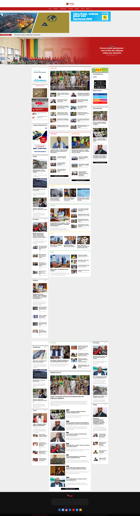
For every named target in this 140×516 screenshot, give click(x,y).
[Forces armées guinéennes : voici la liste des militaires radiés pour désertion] (57, 459)
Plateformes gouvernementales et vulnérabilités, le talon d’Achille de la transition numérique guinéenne (84, 94)
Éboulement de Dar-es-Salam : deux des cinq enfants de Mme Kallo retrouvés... (83, 100)
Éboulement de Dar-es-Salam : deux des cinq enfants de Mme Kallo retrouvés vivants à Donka (39, 235)
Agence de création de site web (40, 127)
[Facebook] (59, 510)
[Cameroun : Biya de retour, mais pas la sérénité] (40, 183)
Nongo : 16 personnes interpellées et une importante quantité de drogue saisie (83, 246)
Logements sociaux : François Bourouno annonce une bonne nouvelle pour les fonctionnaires (63, 113)
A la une (112, 46)
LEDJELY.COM (54, 272)
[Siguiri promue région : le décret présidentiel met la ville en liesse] (53, 127)
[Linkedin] (70, 510)
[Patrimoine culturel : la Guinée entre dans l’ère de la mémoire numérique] (83, 193)
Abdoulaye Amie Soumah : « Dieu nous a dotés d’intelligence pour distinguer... (84, 366)
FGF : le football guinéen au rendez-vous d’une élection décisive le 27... (82, 107)
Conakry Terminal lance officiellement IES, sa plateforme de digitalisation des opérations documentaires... (83, 173)
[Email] (77, 510)
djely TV (82, 8)
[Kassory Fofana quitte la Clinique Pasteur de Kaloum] (70, 240)
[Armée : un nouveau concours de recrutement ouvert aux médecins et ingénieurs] (70, 80)
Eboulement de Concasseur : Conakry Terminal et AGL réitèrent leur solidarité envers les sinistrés (80, 151)
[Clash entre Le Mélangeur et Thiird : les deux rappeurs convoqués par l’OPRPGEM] (70, 193)
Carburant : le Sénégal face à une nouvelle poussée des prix (43, 316)
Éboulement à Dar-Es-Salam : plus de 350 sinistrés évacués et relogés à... (83, 126)
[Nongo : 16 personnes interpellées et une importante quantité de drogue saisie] (83, 240)
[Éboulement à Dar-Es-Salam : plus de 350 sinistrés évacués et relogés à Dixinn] (73, 127)
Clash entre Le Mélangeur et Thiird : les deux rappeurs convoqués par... (69, 199)
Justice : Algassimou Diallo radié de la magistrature (39, 425)
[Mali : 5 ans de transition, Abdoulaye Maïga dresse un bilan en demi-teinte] (35, 331)
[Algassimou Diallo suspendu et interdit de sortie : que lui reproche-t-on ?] (35, 444)
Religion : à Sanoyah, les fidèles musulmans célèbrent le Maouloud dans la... (63, 94)
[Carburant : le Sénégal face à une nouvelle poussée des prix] (35, 316)
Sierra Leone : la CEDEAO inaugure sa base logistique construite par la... (83, 157)
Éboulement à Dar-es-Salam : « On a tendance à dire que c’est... (100, 397)
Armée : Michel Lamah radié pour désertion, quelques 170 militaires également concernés (63, 107)
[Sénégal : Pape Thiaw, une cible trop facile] (74, 272)
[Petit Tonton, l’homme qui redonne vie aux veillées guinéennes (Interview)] (60, 352)
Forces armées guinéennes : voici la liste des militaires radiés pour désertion (112, 50)
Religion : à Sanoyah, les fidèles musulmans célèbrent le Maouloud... (28, 34)
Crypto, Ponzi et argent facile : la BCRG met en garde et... (43, 323)
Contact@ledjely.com (72, 506)
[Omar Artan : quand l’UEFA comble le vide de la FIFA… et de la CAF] (74, 257)
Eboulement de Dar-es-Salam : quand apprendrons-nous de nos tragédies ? (83, 225)
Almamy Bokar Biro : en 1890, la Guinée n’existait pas (103, 451)
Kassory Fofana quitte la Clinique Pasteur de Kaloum (69, 246)
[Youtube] (73, 510)
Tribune (67, 432)
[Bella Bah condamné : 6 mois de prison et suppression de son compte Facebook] (35, 452)
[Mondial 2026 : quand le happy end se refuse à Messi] (74, 262)
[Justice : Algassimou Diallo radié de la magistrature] (40, 418)
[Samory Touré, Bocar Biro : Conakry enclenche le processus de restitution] (56, 193)
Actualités (55, 8)
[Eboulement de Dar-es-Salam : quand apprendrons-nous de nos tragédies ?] (74, 226)
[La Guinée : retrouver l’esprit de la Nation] (95, 459)
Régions (76, 8)
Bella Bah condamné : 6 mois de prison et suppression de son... (43, 452)
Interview (71, 8)
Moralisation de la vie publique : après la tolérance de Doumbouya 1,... (63, 119)
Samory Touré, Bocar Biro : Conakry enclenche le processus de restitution (55, 199)
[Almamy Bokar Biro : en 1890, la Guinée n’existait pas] (95, 451)
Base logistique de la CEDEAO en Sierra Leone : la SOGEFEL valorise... (84, 165)
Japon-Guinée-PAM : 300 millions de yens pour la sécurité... (61, 170)
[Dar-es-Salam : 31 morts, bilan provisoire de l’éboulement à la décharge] (35, 264)
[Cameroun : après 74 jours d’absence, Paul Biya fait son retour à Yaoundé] (40, 202)
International (63, 8)
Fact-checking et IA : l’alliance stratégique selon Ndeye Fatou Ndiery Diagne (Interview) (83, 354)
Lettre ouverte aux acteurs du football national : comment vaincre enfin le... (62, 100)
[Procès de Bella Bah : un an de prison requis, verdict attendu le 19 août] (35, 459)
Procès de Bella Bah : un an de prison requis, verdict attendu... (43, 459)
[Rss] (80, 510)
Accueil (50, 8)
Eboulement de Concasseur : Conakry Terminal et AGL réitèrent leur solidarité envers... (83, 113)
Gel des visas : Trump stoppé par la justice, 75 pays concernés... (40, 361)
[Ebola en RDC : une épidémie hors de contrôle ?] (56, 240)
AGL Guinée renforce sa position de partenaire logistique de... (61, 163)
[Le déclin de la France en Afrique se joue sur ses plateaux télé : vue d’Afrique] (74, 267)
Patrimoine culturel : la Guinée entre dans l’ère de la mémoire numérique (83, 199)
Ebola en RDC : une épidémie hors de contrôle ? (56, 246)
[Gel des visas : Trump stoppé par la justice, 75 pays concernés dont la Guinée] (40, 354)
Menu (45, 219)
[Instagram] (66, 510)
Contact (87, 8)
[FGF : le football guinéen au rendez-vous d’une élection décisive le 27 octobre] (73, 107)
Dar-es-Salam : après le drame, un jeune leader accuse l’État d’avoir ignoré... (83, 119)
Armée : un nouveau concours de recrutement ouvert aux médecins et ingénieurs (99, 123)
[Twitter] (63, 510)
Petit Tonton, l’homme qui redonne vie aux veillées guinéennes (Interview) (59, 361)
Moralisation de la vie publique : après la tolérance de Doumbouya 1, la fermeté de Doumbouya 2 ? (60, 224)
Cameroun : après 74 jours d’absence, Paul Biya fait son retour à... (40, 209)
